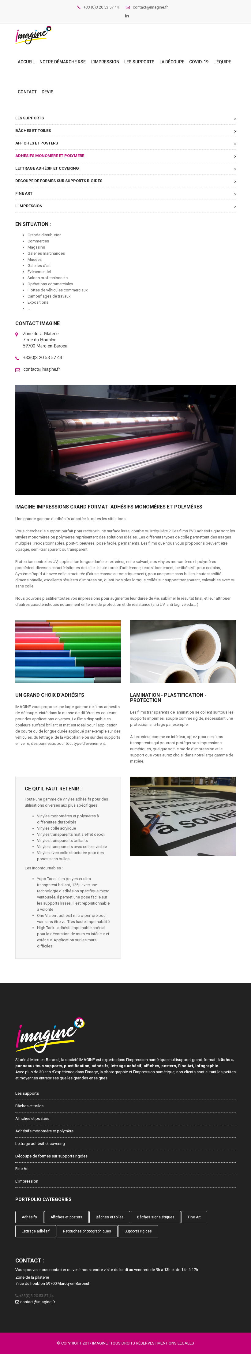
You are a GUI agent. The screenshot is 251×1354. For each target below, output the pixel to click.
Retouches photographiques (87, 1231)
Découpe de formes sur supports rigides (58, 180)
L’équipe (222, 61)
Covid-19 (198, 61)
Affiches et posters (36, 143)
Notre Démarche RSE (62, 61)
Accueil (26, 61)
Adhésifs (29, 1217)
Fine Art (23, 193)
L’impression (105, 61)
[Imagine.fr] (33, 35)
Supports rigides (138, 1231)
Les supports (139, 61)
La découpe (171, 61)
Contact (27, 91)
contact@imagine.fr (42, 369)
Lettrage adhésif (36, 1231)
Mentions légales (175, 1343)
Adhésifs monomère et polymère (49, 155)
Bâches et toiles (33, 130)
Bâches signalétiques (155, 1217)
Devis (48, 91)
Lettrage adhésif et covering (47, 168)
